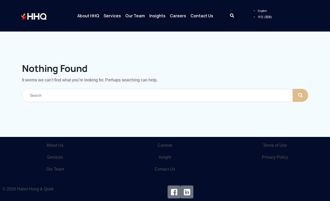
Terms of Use (275, 145)
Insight (165, 157)
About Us (54, 145)
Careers (178, 16)
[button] (232, 16)
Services (112, 16)
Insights (157, 16)
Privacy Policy (275, 157)
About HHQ (88, 16)
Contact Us (202, 16)
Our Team (135, 16)
